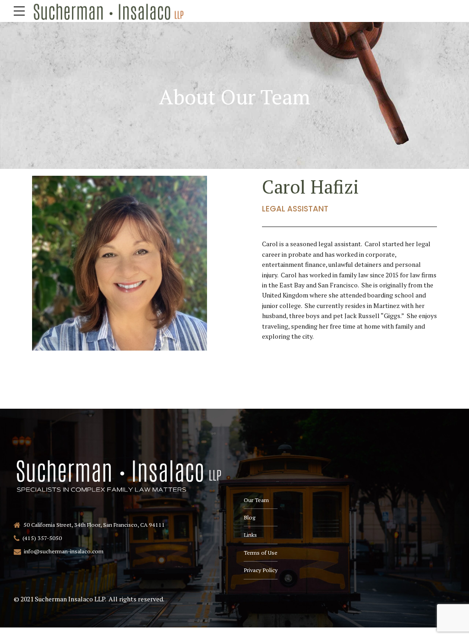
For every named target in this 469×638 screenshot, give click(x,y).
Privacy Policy (261, 570)
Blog (249, 517)
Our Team (256, 500)
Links (250, 535)
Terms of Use (261, 553)
